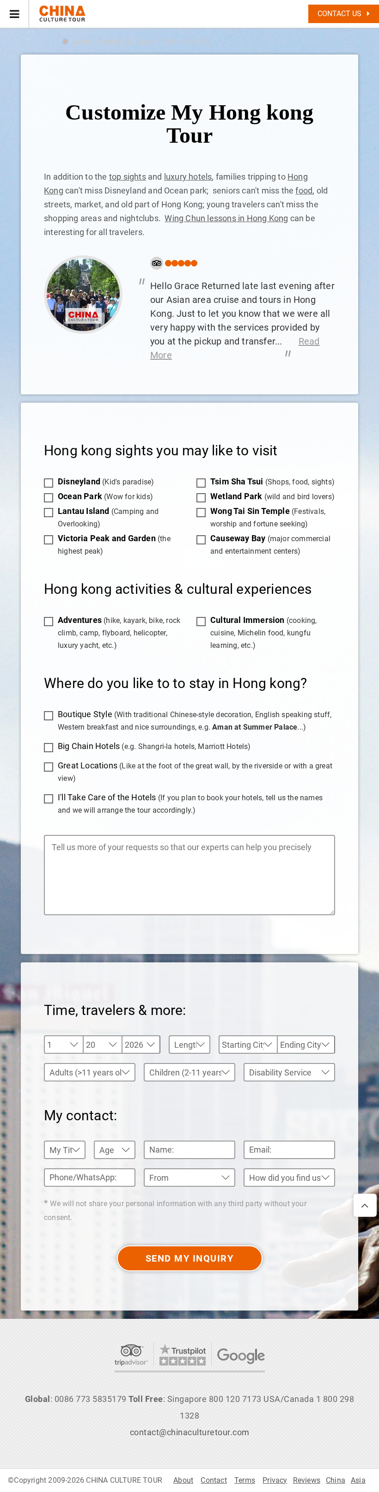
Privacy (275, 1480)
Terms (244, 1480)
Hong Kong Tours (127, 41)
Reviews (306, 1480)
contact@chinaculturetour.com (190, 1432)
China (335, 1480)
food (303, 190)
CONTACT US (340, 13)
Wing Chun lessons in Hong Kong (226, 218)
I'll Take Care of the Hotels (190, 803)
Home (82, 41)
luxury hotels (188, 176)
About (183, 1480)
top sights (127, 176)
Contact (213, 1480)
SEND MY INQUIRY (190, 1258)
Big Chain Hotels (154, 746)
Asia (358, 1480)
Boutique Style (194, 720)
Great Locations (195, 772)
